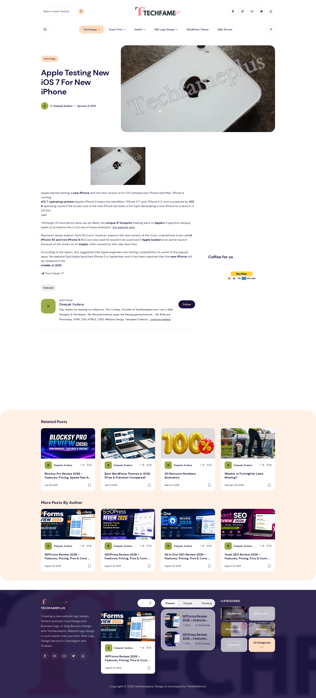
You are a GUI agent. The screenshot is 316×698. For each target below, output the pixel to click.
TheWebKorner (196, 686)
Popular (187, 603)
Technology (90, 29)
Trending (207, 603)
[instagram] (242, 11)
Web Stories (225, 29)
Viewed (169, 603)
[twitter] (261, 11)
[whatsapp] (271, 11)
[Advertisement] (235, 196)
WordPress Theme (197, 29)
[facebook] (233, 11)
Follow (187, 304)
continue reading (160, 319)
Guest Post (115, 29)
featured (48, 287)
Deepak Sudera (71, 304)
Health (138, 29)
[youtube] (252, 11)
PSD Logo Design (164, 29)
